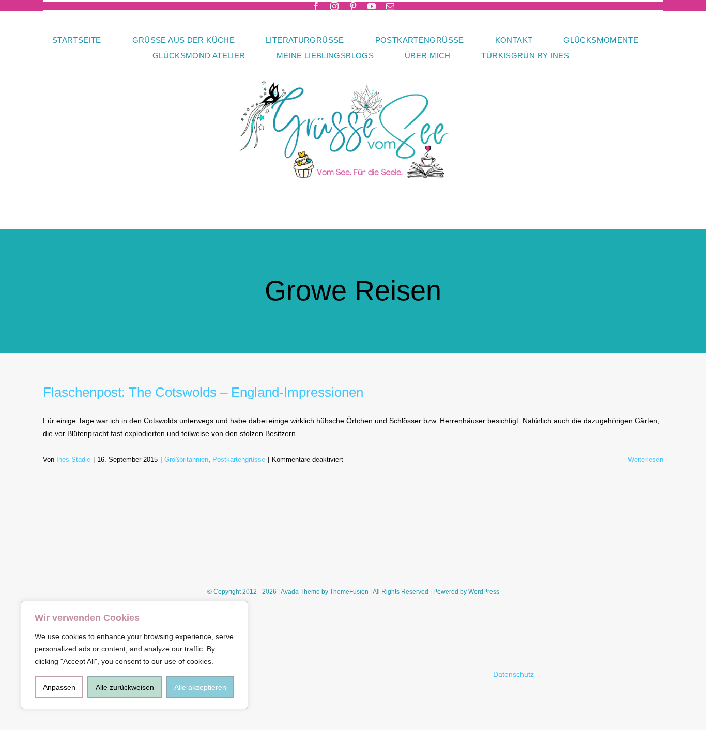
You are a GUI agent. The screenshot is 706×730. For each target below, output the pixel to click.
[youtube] (371, 6)
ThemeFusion (349, 591)
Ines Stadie (73, 459)
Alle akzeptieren (200, 687)
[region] (134, 655)
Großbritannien (186, 459)
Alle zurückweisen (125, 687)
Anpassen (59, 687)
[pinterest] (353, 6)
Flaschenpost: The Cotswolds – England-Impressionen (203, 392)
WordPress (483, 591)
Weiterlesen (645, 459)
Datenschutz (514, 674)
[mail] (390, 6)
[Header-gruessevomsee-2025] (353, 67)
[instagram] (334, 6)
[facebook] (316, 6)
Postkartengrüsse (238, 459)
